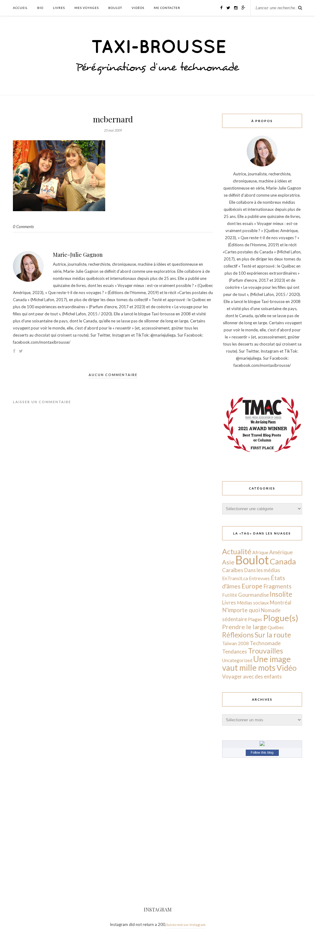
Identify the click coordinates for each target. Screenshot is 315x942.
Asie (228, 562)
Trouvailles (265, 650)
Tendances (234, 651)
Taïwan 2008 (235, 643)
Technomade (265, 643)
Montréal (280, 602)
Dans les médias (262, 570)
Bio (40, 8)
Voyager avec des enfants (252, 676)
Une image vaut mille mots (256, 663)
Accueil (20, 8)
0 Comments (23, 226)
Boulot (115, 8)
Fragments (277, 586)
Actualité (236, 551)
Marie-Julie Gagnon (78, 254)
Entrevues (259, 578)
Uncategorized (237, 660)
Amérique (281, 552)
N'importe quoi (241, 610)
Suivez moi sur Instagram (185, 925)
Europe (251, 586)
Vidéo (287, 667)
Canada (283, 561)
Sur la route (273, 634)
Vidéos (138, 8)
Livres (59, 8)
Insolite (281, 594)
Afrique (260, 552)
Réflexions (238, 635)
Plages (255, 619)
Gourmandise (253, 595)
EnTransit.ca (235, 578)
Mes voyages (86, 8)
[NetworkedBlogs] (262, 744)
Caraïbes (232, 570)
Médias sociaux (253, 602)
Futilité (229, 595)
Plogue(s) (280, 618)
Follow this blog (262, 752)
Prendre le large (244, 626)
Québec (276, 627)
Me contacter (167, 8)
